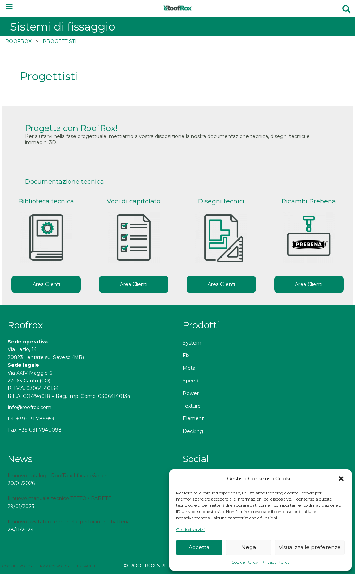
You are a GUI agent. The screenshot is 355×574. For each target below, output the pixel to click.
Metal (190, 368)
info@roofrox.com (29, 407)
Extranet (86, 566)
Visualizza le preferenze (310, 547)
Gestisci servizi (190, 529)
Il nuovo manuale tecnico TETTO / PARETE (59, 498)
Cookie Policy (244, 562)
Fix (186, 355)
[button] (341, 478)
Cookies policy (17, 566)
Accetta (199, 547)
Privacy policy (55, 566)
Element (193, 418)
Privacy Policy (275, 562)
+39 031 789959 (35, 419)
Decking (193, 431)
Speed (190, 380)
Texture (192, 406)
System (192, 343)
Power (191, 393)
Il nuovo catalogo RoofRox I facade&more (59, 475)
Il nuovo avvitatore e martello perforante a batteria (69, 522)
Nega (248, 547)
